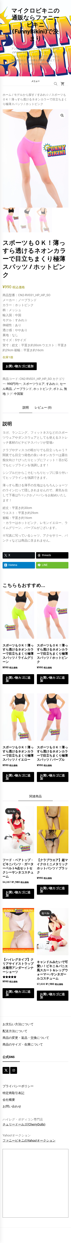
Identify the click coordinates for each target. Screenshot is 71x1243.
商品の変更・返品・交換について (26, 1037)
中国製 (18, 394)
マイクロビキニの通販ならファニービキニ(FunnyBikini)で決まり (35, 24)
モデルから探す (24, 94)
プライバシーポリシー (18, 1086)
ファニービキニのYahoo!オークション (29, 1140)
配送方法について (15, 1031)
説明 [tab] (26, 407)
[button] (35, 81)
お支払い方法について (18, 1024)
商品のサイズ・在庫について (23, 1044)
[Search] (55, 84)
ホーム (7, 94)
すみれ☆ (43, 94)
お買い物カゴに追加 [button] (18, 679)
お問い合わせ (12, 1106)
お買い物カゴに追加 (20, 366)
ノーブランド (22, 389)
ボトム (58, 389)
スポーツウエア (34, 384)
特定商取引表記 (13, 1093)
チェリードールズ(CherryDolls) (24, 1124)
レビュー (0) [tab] (43, 407)
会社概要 (9, 1099)
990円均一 (14, 384)
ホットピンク (42, 389)
